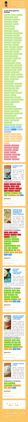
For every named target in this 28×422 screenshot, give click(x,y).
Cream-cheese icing (18, 364)
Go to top (22, 413)
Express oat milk (18, 166)
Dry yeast (15, 44)
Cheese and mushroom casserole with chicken (18, 212)
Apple (12, 14)
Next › (11, 405)
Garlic (18, 49)
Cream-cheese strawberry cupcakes (18, 317)
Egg (5, 47)
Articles (22, 2)
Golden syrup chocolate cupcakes (17, 271)
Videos (23, 4)
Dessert (6, 138)
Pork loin (19, 76)
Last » (17, 405)
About (8, 413)
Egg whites (11, 47)
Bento (5, 136)
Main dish (18, 138)
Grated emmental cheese (10, 56)
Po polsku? (22, 6)
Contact (15, 413)
